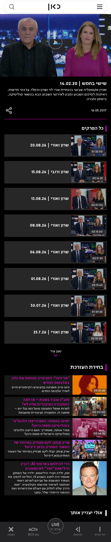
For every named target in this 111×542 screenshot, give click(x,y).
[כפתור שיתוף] (9, 110)
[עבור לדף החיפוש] (11, 7)
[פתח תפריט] (99, 7)
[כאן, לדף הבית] (54, 7)
